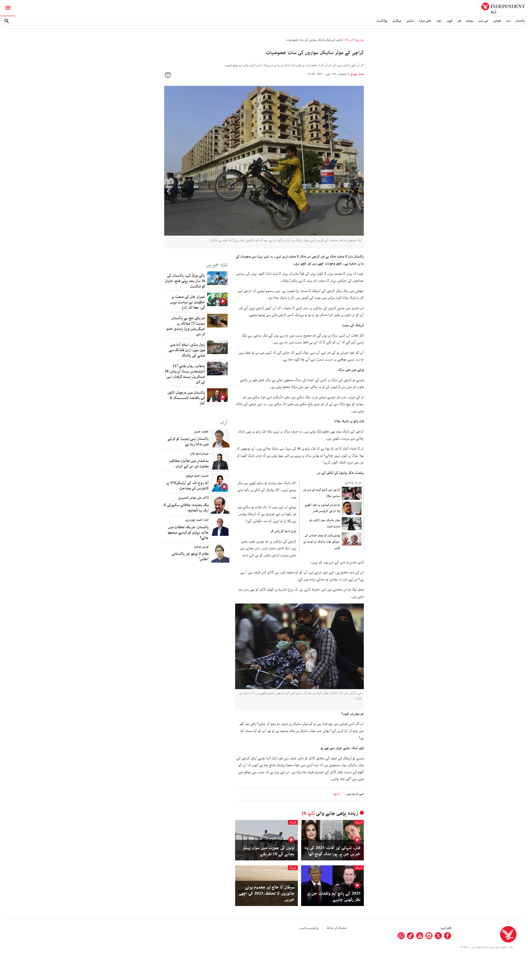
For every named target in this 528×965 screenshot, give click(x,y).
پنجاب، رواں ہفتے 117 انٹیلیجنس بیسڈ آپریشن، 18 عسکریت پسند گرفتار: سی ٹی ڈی (185, 374)
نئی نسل (483, 20)
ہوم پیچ (360, 40)
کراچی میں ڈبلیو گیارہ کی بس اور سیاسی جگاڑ (321, 493)
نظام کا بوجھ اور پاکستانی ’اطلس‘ (190, 556)
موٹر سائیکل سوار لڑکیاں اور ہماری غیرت (324, 523)
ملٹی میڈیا (425, 20)
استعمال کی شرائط (337, 928)
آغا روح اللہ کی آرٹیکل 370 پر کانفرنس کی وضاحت (187, 485)
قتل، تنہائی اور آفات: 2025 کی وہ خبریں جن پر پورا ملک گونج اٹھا (332, 851)
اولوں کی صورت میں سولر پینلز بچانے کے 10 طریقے (269, 851)
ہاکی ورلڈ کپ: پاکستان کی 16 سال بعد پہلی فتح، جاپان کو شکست (185, 281)
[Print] (168, 75)
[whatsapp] (401, 935)
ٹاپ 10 (349, 40)
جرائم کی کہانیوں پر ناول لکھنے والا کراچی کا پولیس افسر (322, 508)
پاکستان (520, 20)
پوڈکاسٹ (381, 20)
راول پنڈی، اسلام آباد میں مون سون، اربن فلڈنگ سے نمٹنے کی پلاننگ (187, 350)
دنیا (508, 20)
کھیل (450, 20)
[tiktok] (410, 935)
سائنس (410, 20)
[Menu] (8, 8)
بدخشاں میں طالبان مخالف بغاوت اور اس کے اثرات (189, 463)
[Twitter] (438, 935)
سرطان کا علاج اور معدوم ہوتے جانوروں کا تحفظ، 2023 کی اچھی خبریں (266, 893)
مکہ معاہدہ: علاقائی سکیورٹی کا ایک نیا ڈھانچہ (186, 507)
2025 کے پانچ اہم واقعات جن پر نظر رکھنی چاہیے (334, 896)
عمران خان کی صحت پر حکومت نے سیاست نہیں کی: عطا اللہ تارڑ (187, 302)
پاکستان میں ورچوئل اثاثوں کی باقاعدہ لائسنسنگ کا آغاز (186, 398)
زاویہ (439, 20)
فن (459, 20)
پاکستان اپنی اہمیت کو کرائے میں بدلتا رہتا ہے (188, 441)
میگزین (396, 20)
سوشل (469, 20)
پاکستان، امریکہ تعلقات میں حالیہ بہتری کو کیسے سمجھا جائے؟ (188, 532)
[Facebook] (447, 935)
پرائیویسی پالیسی (308, 928)
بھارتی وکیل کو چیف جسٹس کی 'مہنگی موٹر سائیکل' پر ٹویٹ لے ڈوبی (321, 541)
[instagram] (429, 935)
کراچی (336, 794)
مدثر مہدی (357, 74)
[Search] (6, 21)
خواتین (497, 20)
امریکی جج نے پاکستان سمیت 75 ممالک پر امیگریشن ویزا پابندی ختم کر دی (185, 326)
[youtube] (419, 935)
